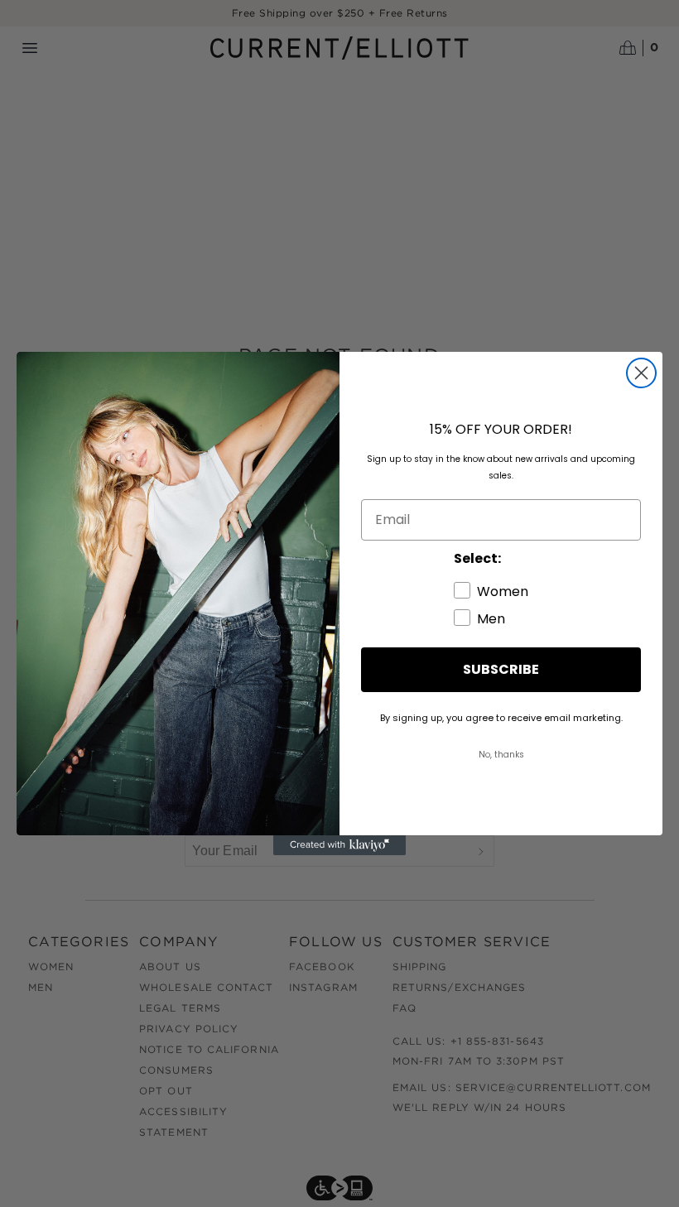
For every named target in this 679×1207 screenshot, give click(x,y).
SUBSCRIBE (501, 669)
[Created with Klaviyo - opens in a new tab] (339, 845)
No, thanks (501, 754)
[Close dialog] (641, 372)
